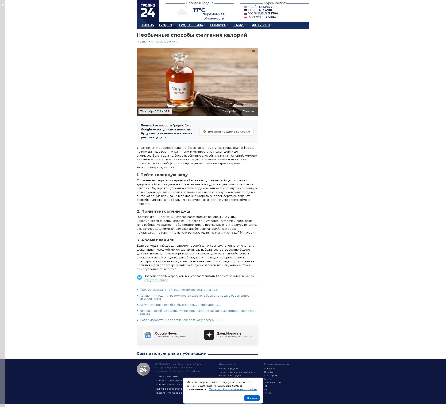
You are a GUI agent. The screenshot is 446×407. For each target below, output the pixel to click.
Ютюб (267, 393)
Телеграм (269, 368)
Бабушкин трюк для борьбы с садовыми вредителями (180, 305)
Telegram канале (156, 280)
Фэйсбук (269, 372)
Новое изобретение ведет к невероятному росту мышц (180, 320)
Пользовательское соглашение (174, 380)
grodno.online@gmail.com (185, 371)
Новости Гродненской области (236, 372)
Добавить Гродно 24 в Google (229, 131)
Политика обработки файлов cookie (176, 388)
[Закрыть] (253, 124)
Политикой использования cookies (233, 389)
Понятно (252, 398)
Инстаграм (270, 375)
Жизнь (173, 41)
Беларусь (218, 25)
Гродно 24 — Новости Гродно (143, 369)
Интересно (261, 25)
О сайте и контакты (166, 376)
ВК (265, 386)
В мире (238, 25)
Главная (147, 25)
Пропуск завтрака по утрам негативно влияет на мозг (179, 289)
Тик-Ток (268, 379)
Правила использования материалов (177, 392)
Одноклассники (273, 382)
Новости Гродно (228, 368)
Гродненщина (191, 25)
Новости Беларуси (229, 375)
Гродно (165, 25)
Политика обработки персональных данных (181, 384)
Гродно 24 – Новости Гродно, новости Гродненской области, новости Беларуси (148, 11)
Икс (266, 389)
